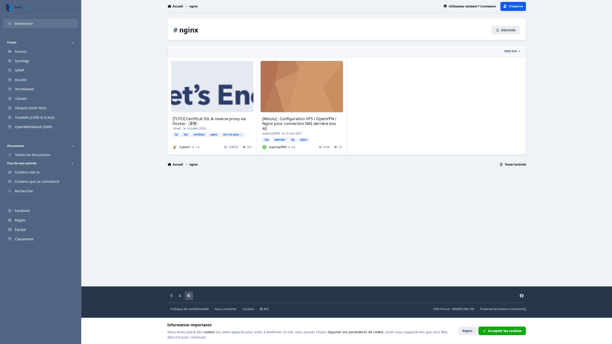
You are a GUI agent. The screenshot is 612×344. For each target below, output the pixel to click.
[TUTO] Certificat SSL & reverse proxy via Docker (209, 121)
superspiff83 (271, 133)
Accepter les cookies (505, 330)
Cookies (248, 309)
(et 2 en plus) (231, 134)
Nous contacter (226, 309)
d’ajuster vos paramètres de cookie (355, 332)
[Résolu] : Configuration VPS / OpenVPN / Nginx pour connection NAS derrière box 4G (299, 123)
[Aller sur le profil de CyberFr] (175, 147)
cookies (209, 332)
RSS (266, 309)
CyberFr (185, 147)
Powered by (503, 309)
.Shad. (177, 128)
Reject (467, 330)
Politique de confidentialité (189, 309)
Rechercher (24, 23)
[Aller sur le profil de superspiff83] (264, 147)
